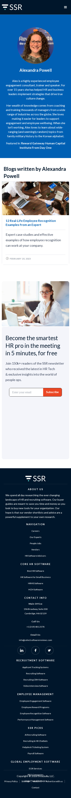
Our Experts (36, 537)
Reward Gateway (33, 143)
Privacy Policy (11, 781)
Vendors (35, 549)
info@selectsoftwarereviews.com (35, 640)
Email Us (35, 634)
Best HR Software (35, 571)
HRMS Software (35, 583)
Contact (35, 787)
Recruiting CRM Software (35, 679)
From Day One (42, 147)
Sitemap (25, 781)
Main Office (35, 603)
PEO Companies (36, 774)
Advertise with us (54, 781)
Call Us (35, 621)
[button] (65, 7)
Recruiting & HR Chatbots (35, 741)
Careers (35, 531)
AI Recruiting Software (35, 734)
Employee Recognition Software (35, 713)
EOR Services (35, 768)
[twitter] (49, 650)
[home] (16, 7)
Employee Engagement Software (35, 701)
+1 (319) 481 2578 (35, 626)
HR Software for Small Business (35, 577)
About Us (37, 781)
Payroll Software (36, 753)
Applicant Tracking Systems (35, 667)
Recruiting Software (35, 673)
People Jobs (35, 543)
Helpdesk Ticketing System (35, 747)
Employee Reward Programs (35, 707)
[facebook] (35, 650)
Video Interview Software (35, 685)
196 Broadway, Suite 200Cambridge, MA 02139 (36, 611)
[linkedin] (21, 650)
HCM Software (35, 589)
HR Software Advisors (35, 555)
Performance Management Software (35, 719)
